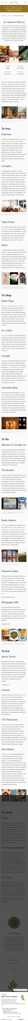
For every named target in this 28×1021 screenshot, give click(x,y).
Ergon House (5, 229)
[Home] (14, 2)
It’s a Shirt (4, 335)
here (13, 724)
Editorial (4, 15)
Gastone (22, 695)
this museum (20, 452)
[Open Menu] (2, 2)
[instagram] (10, 972)
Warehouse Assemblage (16, 854)
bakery (6, 754)
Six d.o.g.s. (10, 888)
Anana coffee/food (21, 829)
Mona (6, 252)
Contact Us (14, 958)
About (14, 969)
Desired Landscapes (14, 942)
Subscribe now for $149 (14, 10)
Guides (9, 15)
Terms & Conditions (14, 963)
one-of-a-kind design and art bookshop (13, 306)
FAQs (14, 966)
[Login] (25, 2)
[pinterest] (14, 972)
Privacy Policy (14, 960)
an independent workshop (15, 367)
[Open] (26, 7)
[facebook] (17, 972)
